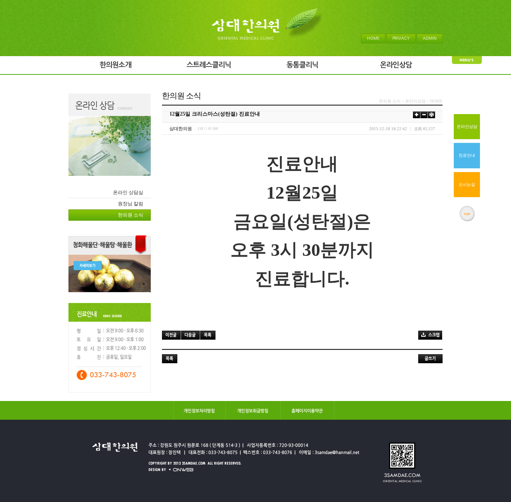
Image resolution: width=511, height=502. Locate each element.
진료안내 (467, 155)
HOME (373, 38)
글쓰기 (430, 358)
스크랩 (430, 335)
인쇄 (431, 114)
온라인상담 (467, 127)
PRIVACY (401, 38)
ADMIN (430, 38)
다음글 (190, 335)
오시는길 (467, 185)
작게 (424, 114)
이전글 (171, 335)
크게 (416, 114)
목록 (207, 335)
